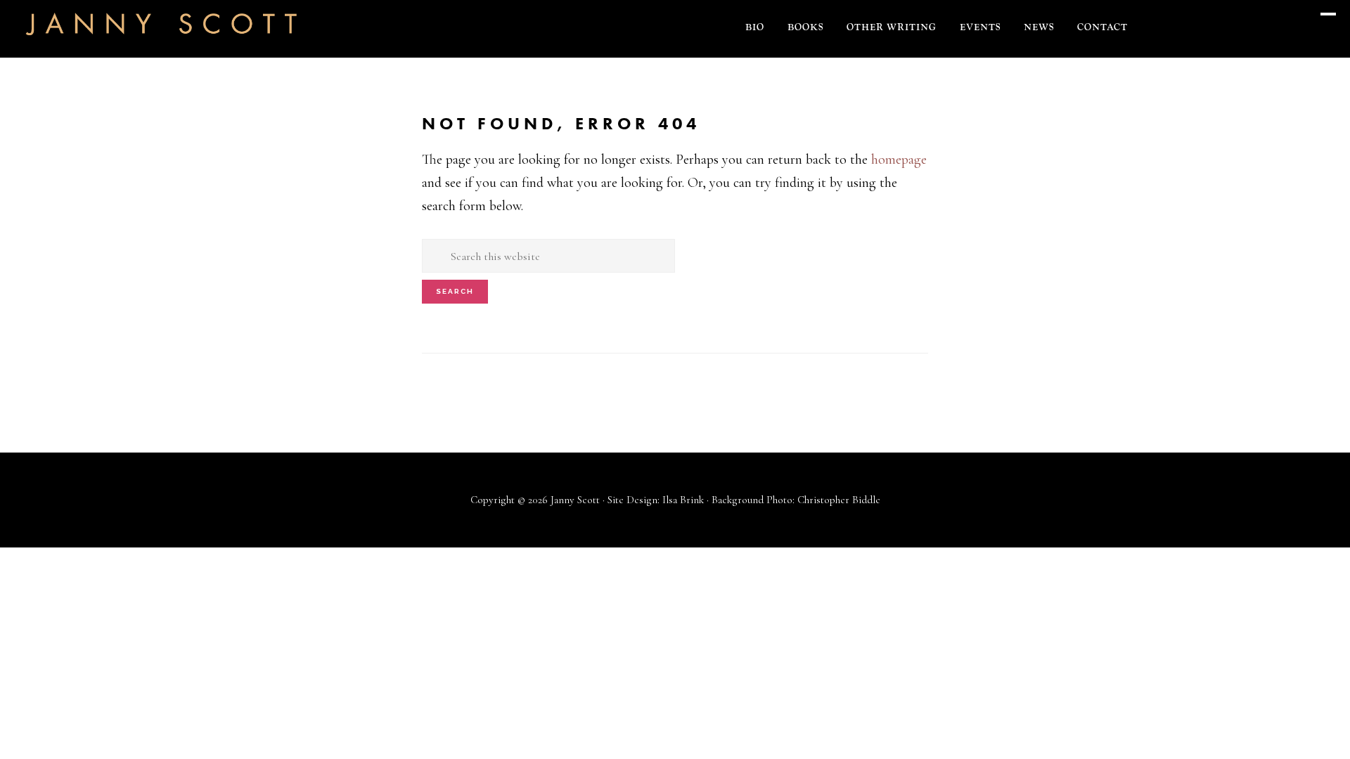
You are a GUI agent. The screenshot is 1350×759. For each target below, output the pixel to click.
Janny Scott (161, 32)
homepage (899, 159)
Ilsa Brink (683, 499)
